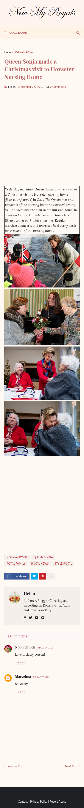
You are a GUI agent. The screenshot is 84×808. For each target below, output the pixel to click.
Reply (20, 662)
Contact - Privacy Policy (32, 801)
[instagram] (25, 617)
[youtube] (36, 617)
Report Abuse (58, 801)
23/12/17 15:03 (41, 676)
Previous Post (14, 766)
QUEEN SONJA (43, 557)
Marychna (23, 676)
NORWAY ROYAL (24, 52)
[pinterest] (42, 617)
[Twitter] (34, 576)
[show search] (78, 33)
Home (7, 52)
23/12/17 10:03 (45, 647)
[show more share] (51, 576)
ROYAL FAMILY (15, 563)
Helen (29, 593)
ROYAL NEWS (40, 563)
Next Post (71, 766)
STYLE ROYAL (63, 563)
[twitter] (30, 617)
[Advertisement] (42, 137)
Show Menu (18, 33)
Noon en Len (25, 647)
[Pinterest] (42, 576)
